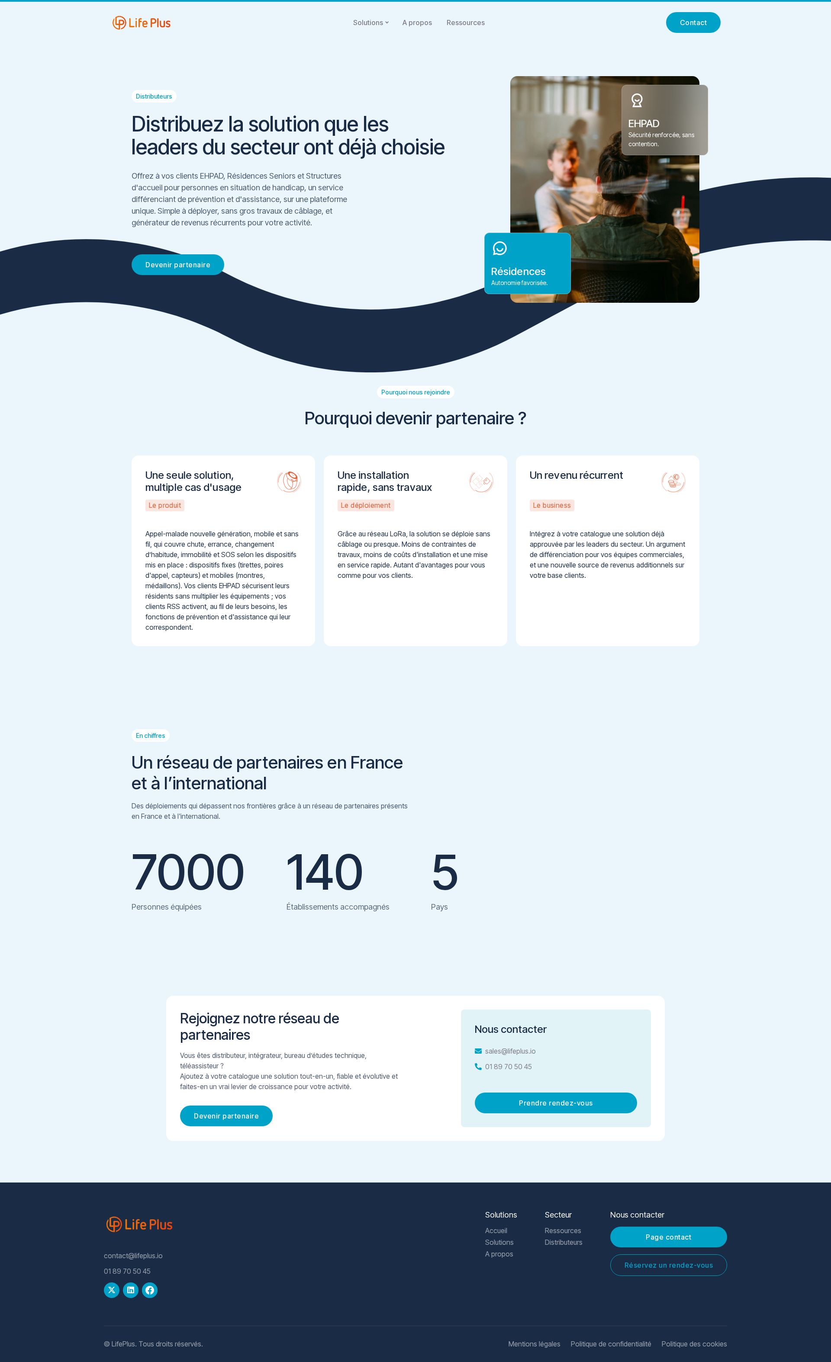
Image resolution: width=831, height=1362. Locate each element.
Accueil (496, 1231)
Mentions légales (534, 1344)
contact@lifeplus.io (133, 1256)
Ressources (466, 22)
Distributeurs (564, 1242)
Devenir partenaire (177, 264)
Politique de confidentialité (611, 1344)
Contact (693, 22)
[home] (141, 22)
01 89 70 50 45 (508, 1066)
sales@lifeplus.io (510, 1051)
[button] (370, 22)
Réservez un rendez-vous (669, 1265)
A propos (417, 22)
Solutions (368, 22)
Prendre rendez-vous (556, 1103)
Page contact (668, 1237)
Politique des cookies (694, 1344)
